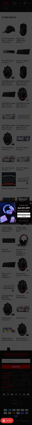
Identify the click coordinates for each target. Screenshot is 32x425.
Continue (24, 216)
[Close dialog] (30, 203)
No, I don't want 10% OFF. (23, 218)
